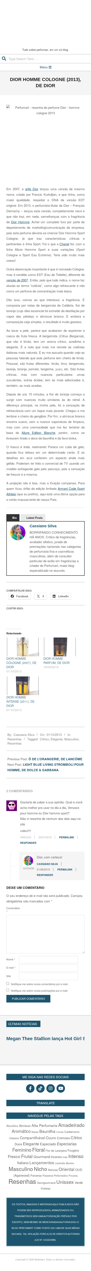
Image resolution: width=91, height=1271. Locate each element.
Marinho (70, 1163)
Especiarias (67, 1143)
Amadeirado (71, 1124)
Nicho (40, 1168)
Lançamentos (41, 1162)
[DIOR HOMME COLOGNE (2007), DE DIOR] (22, 647)
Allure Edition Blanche (38, 432)
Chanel (64, 244)
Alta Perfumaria (44, 1125)
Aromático (21, 1131)
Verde (79, 1182)
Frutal (27, 1156)
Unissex (65, 1181)
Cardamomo (71, 1132)
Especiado (48, 1143)
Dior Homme (20, 222)
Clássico (14, 1138)
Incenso (56, 1156)
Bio (14, 518)
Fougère (73, 1150)
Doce (18, 1144)
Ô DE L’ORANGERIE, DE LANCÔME (56, 759)
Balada (35, 1131)
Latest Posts (34, 518)
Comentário (12, 909)
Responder (28, 843)
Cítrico (44, 739)
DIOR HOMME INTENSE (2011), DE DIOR (20, 701)
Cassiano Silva (43, 526)
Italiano (23, 1162)
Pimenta (73, 1175)
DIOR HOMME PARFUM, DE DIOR (56, 660)
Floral (38, 1149)
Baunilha (47, 1131)
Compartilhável (32, 1137)
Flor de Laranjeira (56, 1150)
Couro (51, 1137)
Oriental (66, 1169)
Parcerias (36, 1175)
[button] (83, 1023)
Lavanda (60, 1163)
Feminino (21, 1149)
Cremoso (63, 1137)
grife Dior (31, 189)
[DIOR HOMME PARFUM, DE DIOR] (59, 647)
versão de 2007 (17, 280)
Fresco (14, 1156)
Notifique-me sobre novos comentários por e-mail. (39, 984)
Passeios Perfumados (55, 1175)
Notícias (53, 1170)
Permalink (66, 837)
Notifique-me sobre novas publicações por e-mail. (39, 990)
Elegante (57, 739)
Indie (65, 1157)
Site (8, 976)
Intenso (75, 1156)
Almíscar (25, 1126)
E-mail (10, 967)
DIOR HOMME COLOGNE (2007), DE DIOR (21, 662)
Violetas (45, 1188)
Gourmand (41, 1156)
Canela (59, 1131)
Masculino (71, 739)
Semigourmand (46, 1183)
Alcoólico (12, 1126)
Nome (10, 959)
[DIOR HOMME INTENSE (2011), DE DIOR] (22, 685)
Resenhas (14, 739)
